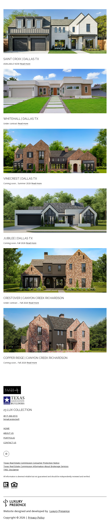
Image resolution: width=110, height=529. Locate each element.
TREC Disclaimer (11, 469)
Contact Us (9, 443)
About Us (8, 433)
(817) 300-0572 (10, 416)
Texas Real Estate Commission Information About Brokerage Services (35, 466)
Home (6, 428)
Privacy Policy (36, 517)
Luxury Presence (59, 511)
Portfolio (9, 437)
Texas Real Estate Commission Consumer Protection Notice (31, 463)
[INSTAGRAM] (6, 454)
